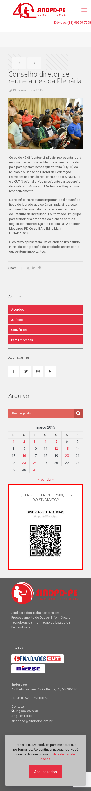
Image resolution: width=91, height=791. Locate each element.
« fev (40, 479)
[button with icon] (13, 371)
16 (24, 456)
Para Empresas (22, 340)
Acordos (17, 309)
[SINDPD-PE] (45, 10)
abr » (50, 479)
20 (67, 456)
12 (56, 448)
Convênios (19, 330)
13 (67, 448)
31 (35, 470)
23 (24, 463)
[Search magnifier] (78, 413)
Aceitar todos (45, 772)
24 (35, 463)
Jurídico (17, 320)
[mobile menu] (84, 10)
